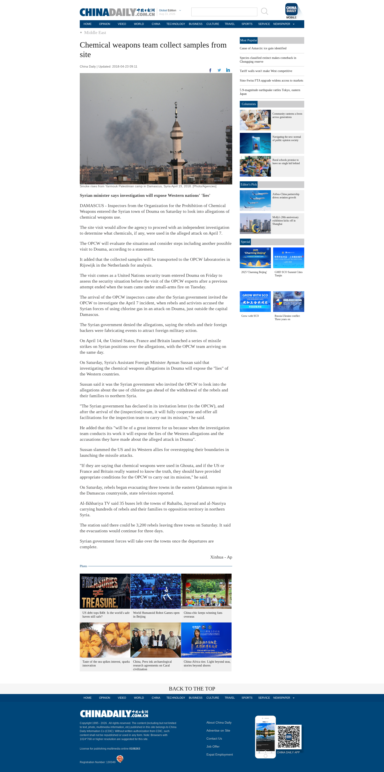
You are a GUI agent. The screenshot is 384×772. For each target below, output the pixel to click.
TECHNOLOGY (175, 24)
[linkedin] (219, 71)
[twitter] (228, 71)
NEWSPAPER (281, 24)
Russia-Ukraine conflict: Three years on (287, 317)
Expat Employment (219, 754)
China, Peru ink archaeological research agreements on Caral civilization (152, 665)
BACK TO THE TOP (192, 689)
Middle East (95, 32)
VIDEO (122, 24)
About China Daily (219, 722)
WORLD (139, 24)
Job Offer (213, 746)
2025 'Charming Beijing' (254, 272)
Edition (167, 10)
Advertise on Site (218, 730)
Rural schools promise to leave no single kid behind (286, 161)
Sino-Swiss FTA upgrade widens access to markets (271, 80)
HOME (88, 24)
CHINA (156, 24)
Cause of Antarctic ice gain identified (263, 48)
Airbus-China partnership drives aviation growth (285, 196)
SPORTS (247, 24)
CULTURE (212, 24)
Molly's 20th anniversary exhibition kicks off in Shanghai (285, 220)
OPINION (104, 24)
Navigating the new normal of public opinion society (286, 138)
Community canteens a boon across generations (287, 115)
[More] (210, 72)
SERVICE (264, 24)
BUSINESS (195, 24)
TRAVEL (230, 24)
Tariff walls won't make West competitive (266, 71)
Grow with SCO (250, 315)
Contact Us (214, 738)
